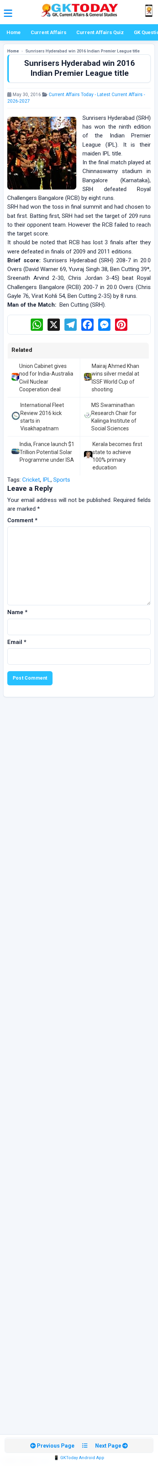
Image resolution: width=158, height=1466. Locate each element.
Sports (61, 479)
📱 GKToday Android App (79, 1457)
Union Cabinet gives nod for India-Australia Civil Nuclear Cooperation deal (46, 377)
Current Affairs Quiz (100, 32)
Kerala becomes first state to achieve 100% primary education (117, 456)
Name (17, 612)
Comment (22, 520)
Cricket (31, 479)
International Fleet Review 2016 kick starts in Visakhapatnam (42, 416)
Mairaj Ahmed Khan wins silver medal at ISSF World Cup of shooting (115, 377)
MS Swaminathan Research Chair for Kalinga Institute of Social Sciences (114, 416)
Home (14, 32)
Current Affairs (48, 32)
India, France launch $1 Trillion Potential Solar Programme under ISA (47, 452)
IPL (47, 479)
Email (16, 642)
